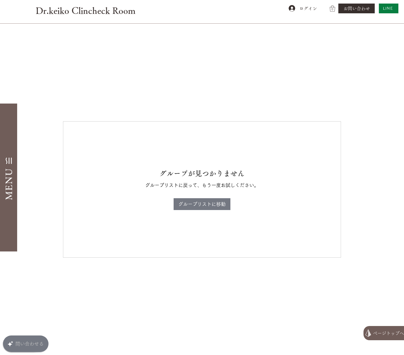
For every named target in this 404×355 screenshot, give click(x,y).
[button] (332, 8)
